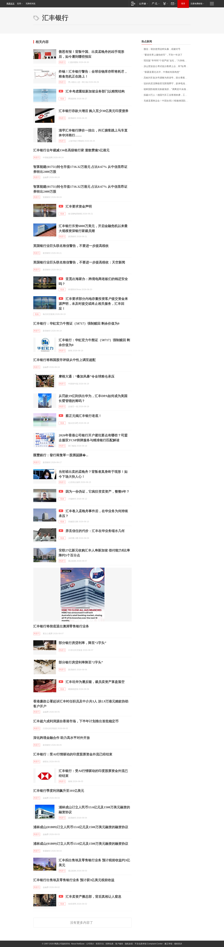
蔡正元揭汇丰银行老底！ (84, 416)
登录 (183, 3)
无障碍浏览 (30, 3)
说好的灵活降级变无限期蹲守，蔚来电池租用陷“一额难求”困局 (167, 83)
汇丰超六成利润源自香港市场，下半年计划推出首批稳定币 (76, 721)
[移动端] (133, 3)
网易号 (62, 62)
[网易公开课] (143, 3)
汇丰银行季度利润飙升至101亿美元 (58, 790)
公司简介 (90, 944)
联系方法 (100, 944)
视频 (62, 99)
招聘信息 (109, 944)
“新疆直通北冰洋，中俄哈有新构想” (162, 72)
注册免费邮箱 (196, 3)
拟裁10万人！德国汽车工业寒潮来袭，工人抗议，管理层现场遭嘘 (167, 95)
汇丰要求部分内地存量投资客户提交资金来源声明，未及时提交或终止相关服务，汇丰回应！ (93, 303)
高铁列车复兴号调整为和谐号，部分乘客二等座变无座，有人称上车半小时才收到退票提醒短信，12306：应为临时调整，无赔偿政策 (167, 78)
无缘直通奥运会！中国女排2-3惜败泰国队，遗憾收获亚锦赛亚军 (167, 101)
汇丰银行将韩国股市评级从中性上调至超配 (64, 360)
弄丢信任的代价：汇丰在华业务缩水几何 (95, 531)
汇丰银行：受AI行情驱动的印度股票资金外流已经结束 (72, 754)
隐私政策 (129, 944)
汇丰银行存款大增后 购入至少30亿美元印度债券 (93, 111)
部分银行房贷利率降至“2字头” (81, 662)
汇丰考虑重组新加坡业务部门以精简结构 (95, 91)
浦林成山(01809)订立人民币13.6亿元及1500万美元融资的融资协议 (80, 827)
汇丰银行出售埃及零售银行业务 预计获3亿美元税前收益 (73, 880)
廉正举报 (168, 944)
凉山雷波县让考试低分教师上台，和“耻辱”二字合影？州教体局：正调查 (167, 66)
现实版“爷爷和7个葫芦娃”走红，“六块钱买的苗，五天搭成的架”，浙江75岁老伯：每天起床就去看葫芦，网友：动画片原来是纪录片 (167, 60)
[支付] (165, 3)
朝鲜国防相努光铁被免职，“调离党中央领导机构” (167, 89)
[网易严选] (155, 3)
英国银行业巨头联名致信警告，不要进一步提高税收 (71, 246)
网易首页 (10, 3)
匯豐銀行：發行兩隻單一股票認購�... (60, 455)
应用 (19, 3)
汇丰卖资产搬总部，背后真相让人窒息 (93, 896)
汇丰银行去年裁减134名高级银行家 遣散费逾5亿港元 (71, 150)
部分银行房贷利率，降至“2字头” (82, 643)
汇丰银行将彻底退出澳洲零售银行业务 (61, 626)
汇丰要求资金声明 (79, 206)
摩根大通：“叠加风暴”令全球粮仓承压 (86, 376)
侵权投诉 (178, 944)
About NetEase (77, 944)
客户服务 (119, 944)
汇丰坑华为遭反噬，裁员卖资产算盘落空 (95, 682)
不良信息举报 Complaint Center (149, 944)
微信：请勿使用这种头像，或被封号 (162, 49)
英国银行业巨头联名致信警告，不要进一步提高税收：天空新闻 (79, 262)
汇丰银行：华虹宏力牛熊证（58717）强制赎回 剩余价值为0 (76, 323)
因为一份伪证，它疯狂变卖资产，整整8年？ (98, 491)
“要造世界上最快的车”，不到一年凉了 (163, 55)
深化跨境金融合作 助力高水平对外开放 (61, 737)
